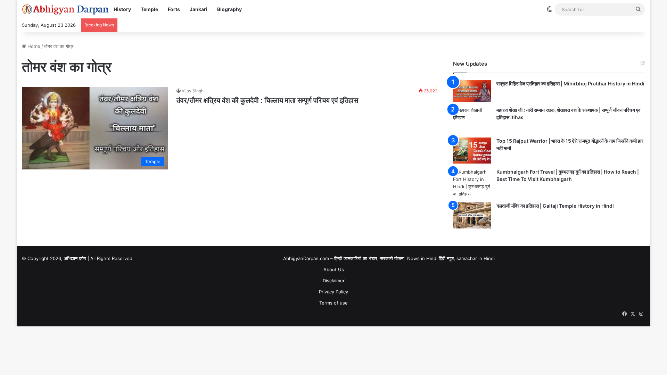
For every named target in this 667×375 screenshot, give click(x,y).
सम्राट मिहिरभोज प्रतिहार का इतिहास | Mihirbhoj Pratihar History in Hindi (570, 83)
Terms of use (333, 303)
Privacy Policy (333, 291)
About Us (333, 269)
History (122, 9)
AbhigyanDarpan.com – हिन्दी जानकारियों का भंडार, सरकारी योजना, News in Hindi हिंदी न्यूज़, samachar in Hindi (389, 258)
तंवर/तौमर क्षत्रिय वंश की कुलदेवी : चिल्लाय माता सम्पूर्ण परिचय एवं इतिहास (267, 100)
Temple (149, 9)
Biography (229, 9)
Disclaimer (334, 280)
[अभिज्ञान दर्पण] (65, 9)
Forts (174, 9)
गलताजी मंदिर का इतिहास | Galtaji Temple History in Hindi (555, 206)
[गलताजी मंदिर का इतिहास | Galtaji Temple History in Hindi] (472, 215)
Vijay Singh (193, 90)
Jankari (198, 9)
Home (33, 46)
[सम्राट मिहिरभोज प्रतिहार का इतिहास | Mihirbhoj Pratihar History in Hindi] (472, 91)
